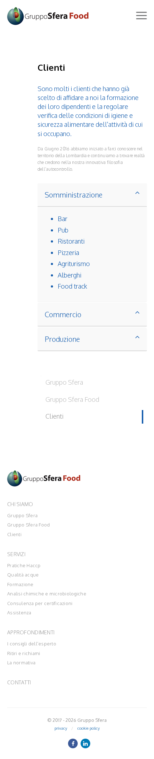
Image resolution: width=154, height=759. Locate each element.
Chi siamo (20, 504)
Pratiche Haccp (24, 565)
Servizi (16, 554)
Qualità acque (23, 575)
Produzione (62, 339)
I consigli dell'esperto (31, 643)
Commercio (63, 314)
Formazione (20, 584)
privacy (60, 728)
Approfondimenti (30, 632)
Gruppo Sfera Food (28, 525)
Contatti (19, 682)
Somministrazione (73, 194)
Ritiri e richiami (23, 653)
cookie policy (88, 728)
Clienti (14, 534)
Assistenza (19, 612)
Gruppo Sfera (22, 515)
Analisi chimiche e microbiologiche (46, 593)
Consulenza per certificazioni (40, 603)
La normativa (21, 662)
